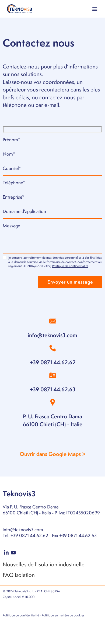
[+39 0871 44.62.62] (52, 348)
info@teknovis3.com (52, 335)
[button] (95, 9)
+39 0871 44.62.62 (53, 362)
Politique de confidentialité (70, 266)
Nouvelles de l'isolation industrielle (44, 564)
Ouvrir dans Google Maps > (52, 454)
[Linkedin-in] (6, 553)
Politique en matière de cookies (63, 615)
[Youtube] (13, 553)
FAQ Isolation (19, 575)
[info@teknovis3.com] (52, 321)
